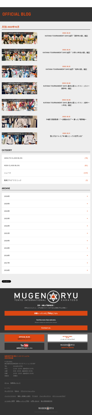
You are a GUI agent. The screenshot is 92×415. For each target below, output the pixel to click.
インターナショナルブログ (67, 338)
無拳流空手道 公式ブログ (24, 338)
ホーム (7, 383)
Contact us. (46, 328)
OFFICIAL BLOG (16, 14)
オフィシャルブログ (58, 396)
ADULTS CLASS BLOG (14, 117)
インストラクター (10, 396)
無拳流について (15, 383)
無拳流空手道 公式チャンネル (24, 348)
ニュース (23, 33)
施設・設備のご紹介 (24, 396)
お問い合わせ (35, 401)
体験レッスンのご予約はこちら (46, 313)
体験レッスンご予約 (22, 401)
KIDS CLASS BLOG (14, 33)
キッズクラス (9, 391)
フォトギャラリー (45, 396)
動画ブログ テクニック (12, 180)
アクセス (35, 396)
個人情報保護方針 (46, 401)
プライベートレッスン (28, 391)
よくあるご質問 (10, 401)
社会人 (17, 391)
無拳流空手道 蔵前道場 (67, 347)
